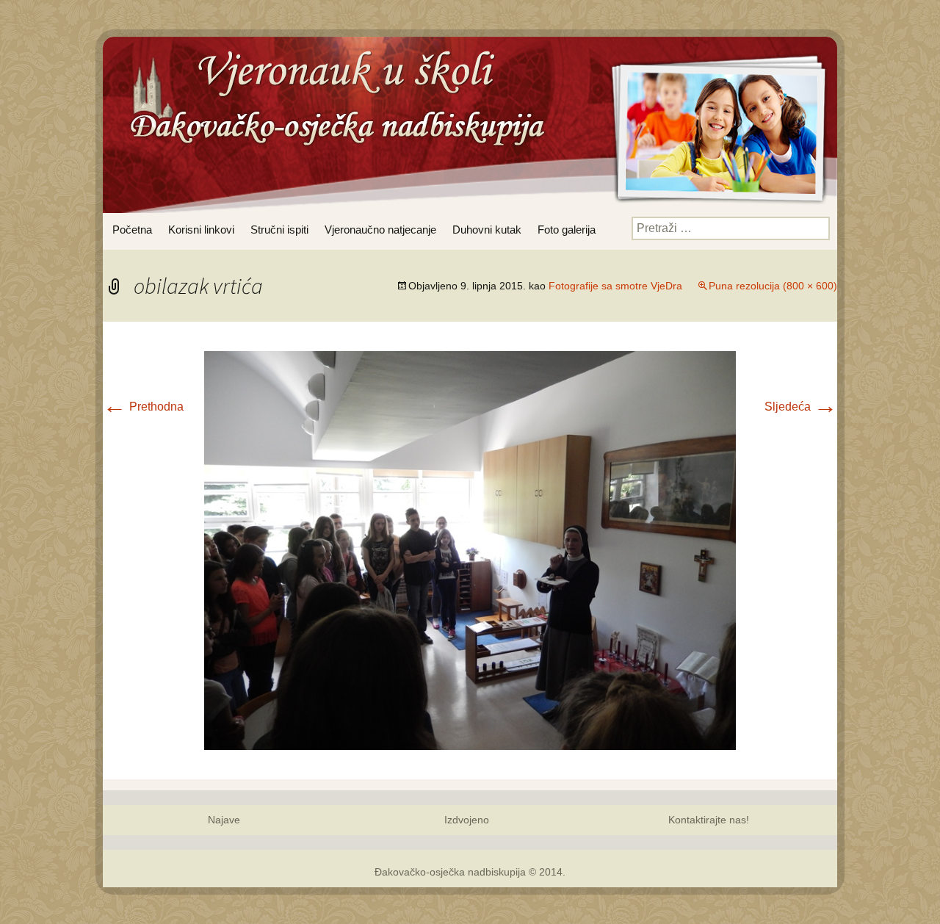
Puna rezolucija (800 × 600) (773, 286)
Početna (132, 229)
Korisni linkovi (201, 229)
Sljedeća (800, 406)
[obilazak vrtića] (470, 550)
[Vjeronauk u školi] (334, 121)
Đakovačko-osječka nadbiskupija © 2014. (470, 872)
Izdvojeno (466, 820)
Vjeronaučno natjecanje (380, 229)
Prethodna (143, 406)
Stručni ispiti (279, 229)
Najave (224, 820)
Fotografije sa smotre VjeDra (615, 286)
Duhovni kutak (486, 229)
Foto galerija (567, 229)
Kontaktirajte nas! (708, 820)
